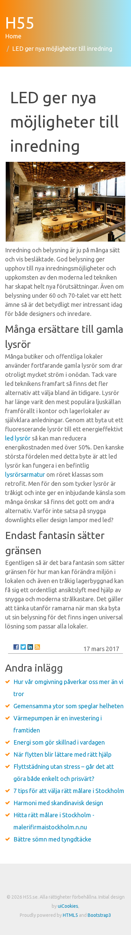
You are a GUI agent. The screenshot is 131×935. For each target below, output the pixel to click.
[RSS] (37, 647)
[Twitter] (23, 647)
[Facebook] (16, 647)
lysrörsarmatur (25, 474)
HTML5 (70, 915)
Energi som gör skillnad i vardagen (59, 742)
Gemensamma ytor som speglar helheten (68, 706)
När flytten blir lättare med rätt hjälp (62, 754)
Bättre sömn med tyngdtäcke (52, 839)
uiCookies (68, 906)
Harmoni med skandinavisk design (58, 802)
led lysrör (18, 438)
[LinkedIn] (30, 647)
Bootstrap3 (99, 915)
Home (13, 36)
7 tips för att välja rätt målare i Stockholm (68, 790)
